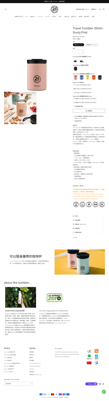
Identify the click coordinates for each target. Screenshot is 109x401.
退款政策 (61, 397)
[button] (6, 9)
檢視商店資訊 (78, 121)
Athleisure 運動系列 (9, 366)
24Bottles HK (46, 397)
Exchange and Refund (35, 366)
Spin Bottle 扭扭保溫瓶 (10, 355)
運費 (79, 39)
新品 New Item (78, 44)
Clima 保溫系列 (8, 360)
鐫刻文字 (31, 355)
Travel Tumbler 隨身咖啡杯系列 (12, 363)
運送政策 (66, 397)
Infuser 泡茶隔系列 (9, 369)
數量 (74, 48)
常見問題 (31, 360)
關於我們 (31, 352)
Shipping (31, 369)
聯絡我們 (31, 371)
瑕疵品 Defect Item (91, 44)
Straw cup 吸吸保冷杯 (9, 352)
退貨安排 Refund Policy (35, 374)
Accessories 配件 (8, 371)
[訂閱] (31, 384)
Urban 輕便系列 (8, 357)
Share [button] (75, 237)
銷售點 (31, 357)
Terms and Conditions (35, 363)
